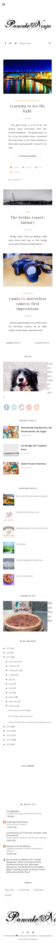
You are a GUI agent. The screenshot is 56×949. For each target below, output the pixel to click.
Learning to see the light (27, 108)
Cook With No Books (17, 822)
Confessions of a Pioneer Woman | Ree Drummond (26, 834)
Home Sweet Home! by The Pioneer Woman (26, 837)
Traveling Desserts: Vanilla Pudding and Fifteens (24, 849)
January (12, 705)
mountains (39, 890)
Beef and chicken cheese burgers (32, 496)
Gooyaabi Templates (28, 939)
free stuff (9, 890)
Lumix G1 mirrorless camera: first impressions (27, 303)
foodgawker (12, 811)
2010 (8, 744)
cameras (27, 293)
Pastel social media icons (28, 512)
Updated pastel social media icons (32, 528)
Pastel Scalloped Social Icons (29, 560)
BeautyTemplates (29, 935)
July (10, 679)
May (11, 688)
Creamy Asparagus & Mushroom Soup (23, 813)
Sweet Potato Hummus (33, 463)
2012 (8, 735)
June (11, 683)
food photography (27, 100)
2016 (8, 652)
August (12, 674)
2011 (8, 739)
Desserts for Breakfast (18, 846)
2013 (8, 731)
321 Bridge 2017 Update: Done (34, 447)
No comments (15, 180)
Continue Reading (27, 156)
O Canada (20, 544)
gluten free (23, 890)
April (11, 692)
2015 (8, 657)
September (14, 670)
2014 (8, 726)
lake (27, 212)
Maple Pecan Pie (50, 612)
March (12, 697)
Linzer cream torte (24, 576)
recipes (8, 895)
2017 (8, 648)
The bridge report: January (28, 220)
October (12, 666)
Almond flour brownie (16, 824)
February (13, 701)
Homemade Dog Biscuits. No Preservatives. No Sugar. (36, 429)
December (14, 661)
